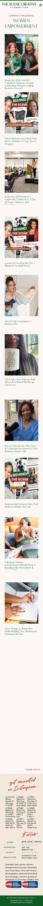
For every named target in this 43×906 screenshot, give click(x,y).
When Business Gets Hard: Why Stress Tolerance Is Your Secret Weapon (21, 141)
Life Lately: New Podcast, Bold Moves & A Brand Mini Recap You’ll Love (20, 382)
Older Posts (33, 769)
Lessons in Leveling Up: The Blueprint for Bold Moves (19, 264)
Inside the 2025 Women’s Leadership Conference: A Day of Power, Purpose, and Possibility (20, 200)
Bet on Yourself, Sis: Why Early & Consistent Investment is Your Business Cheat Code (21, 448)
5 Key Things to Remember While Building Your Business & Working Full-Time (20, 631)
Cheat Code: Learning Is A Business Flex (18, 322)
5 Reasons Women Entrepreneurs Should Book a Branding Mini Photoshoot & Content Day (20, 566)
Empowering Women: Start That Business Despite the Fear (21, 505)
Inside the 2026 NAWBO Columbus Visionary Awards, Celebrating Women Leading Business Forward (19, 84)
